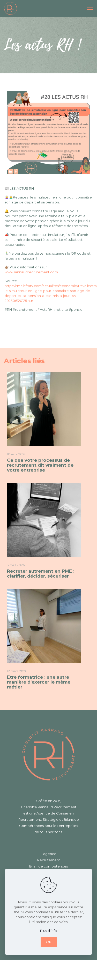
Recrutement (48, 860)
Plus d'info (48, 931)
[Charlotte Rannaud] (10, 7)
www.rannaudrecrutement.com (31, 272)
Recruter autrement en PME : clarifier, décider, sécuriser (40, 573)
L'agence (48, 854)
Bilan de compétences (48, 866)
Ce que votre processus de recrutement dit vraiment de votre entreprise (40, 465)
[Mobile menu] (90, 7)
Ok (48, 942)
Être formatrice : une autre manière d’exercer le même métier (38, 682)
